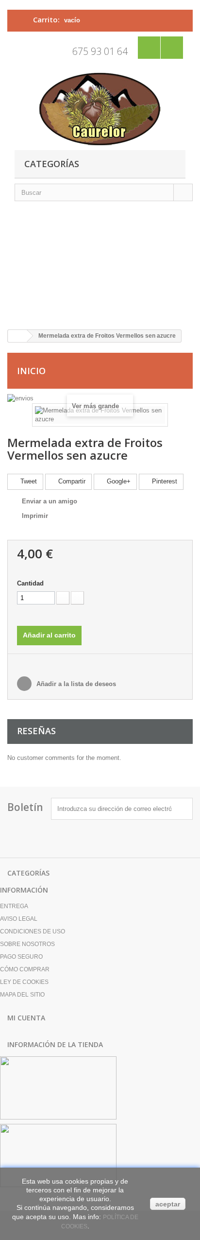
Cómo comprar (25, 969)
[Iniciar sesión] (172, 47)
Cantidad (30, 583)
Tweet (27, 481)
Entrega (14, 906)
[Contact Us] (149, 47)
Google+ (118, 481)
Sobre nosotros (27, 944)
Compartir (70, 481)
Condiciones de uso (32, 931)
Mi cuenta (26, 1017)
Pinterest (163, 481)
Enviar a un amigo (49, 501)
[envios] (20, 397)
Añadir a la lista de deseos (75, 684)
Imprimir (35, 515)
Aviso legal (18, 918)
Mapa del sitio (22, 994)
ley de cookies (24, 982)
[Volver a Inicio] (17, 336)
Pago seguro (21, 956)
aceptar (167, 1204)
